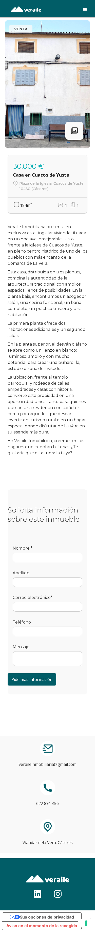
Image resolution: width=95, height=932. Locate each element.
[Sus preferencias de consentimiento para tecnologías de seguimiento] (86, 923)
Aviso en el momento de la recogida (41, 925)
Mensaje (21, 646)
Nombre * (22, 548)
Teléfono (22, 622)
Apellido (21, 572)
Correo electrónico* (32, 597)
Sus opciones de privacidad (47, 917)
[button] (84, 8)
